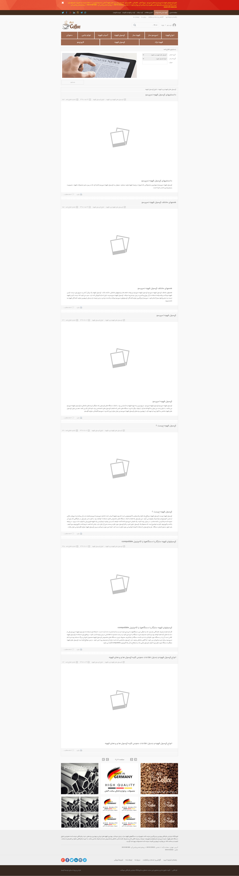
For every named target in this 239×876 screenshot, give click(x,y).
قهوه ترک (159, 42)
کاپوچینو (80, 42)
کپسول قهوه (119, 42)
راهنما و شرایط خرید (171, 17)
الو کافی (174, 870)
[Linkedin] (74, 12)
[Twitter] (63, 12)
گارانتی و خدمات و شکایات (155, 17)
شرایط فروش (118, 860)
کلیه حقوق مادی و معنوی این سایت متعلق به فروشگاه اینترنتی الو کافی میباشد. (145, 870)
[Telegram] (81, 12)
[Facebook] (66, 12)
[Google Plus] (70, 12)
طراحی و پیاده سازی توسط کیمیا (71, 870)
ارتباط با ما (136, 17)
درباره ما (143, 17)
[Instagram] (78, 12)
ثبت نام (169, 25)
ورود (162, 25)
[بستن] (62, 2)
